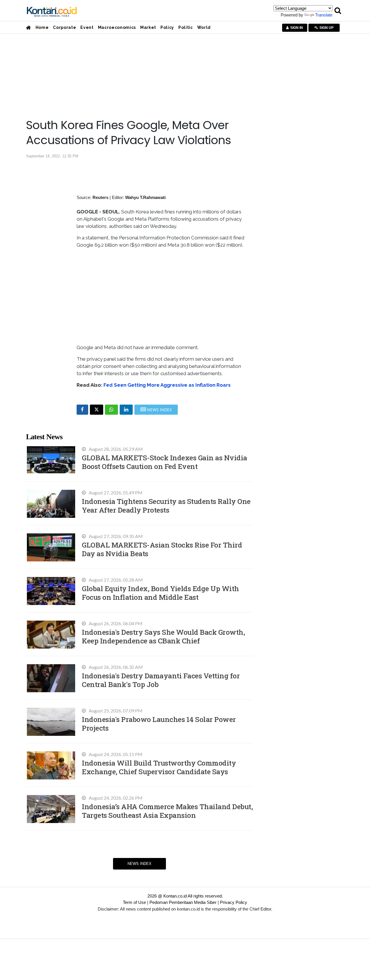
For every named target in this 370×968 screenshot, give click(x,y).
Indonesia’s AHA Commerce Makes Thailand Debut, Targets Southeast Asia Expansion (167, 811)
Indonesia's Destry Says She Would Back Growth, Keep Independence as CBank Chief (163, 636)
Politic (185, 27)
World (204, 27)
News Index (139, 863)
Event (86, 27)
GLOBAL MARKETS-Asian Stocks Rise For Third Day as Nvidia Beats (162, 549)
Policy (167, 27)
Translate (323, 14)
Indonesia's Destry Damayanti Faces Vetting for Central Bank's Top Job (161, 680)
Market (148, 27)
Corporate (64, 27)
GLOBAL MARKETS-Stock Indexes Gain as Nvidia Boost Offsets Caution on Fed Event (164, 462)
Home (42, 27)
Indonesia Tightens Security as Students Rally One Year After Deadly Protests (166, 505)
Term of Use (134, 902)
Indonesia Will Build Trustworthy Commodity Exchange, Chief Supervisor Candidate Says (159, 767)
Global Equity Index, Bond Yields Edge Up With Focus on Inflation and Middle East (160, 593)
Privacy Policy (233, 902)
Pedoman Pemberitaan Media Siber (183, 902)
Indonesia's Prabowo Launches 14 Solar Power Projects (159, 723)
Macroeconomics (117, 27)
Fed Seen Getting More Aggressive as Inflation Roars (167, 385)
